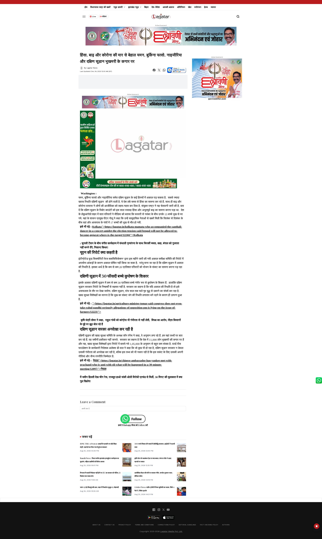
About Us (96, 525)
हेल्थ (206, 7)
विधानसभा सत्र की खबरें (100, 7)
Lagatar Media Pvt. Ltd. (171, 531)
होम (86, 7)
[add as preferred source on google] (176, 70)
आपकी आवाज (168, 7)
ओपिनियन (181, 7)
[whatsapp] (164, 70)
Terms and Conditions (144, 525)
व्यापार (213, 7)
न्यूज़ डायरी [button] (118, 7)
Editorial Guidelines (187, 525)
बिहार (146, 7)
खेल (189, 7)
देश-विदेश (156, 7)
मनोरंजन (197, 7)
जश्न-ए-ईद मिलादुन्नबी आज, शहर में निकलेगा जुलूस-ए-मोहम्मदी (99, 487)
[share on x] (159, 70)
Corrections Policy (166, 525)
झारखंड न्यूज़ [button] (133, 7)
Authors (226, 525)
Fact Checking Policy (209, 525)
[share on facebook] (154, 70)
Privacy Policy (124, 525)
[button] (84, 16)
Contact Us (109, 525)
